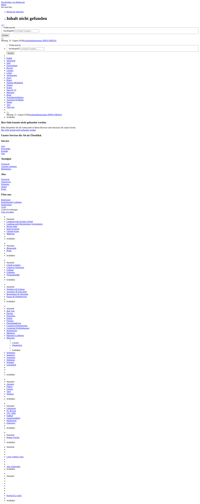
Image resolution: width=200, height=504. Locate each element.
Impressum (5, 200)
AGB (3, 207)
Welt (8, 63)
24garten (10, 384)
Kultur (9, 87)
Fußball (10, 416)
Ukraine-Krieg (13, 231)
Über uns (10, 107)
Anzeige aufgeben (9, 166)
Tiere (9, 391)
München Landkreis (15, 335)
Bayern (10, 68)
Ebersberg (11, 316)
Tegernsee (11, 357)
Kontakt (4, 151)
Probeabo (5, 184)
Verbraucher (12, 75)
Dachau (10, 313)
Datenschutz (6, 205)
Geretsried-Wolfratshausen (18, 328)
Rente (9, 250)
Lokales (10, 70)
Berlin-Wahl (12, 226)
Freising (10, 321)
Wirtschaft (11, 61)
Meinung (10, 92)
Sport (9, 78)
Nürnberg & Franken (16, 289)
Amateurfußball (13, 418)
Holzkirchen (12, 330)
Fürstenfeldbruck (14, 323)
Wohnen (10, 394)
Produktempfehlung (15, 97)
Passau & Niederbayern (17, 296)
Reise (9, 95)
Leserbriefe (11, 365)
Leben (9, 73)
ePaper (4, 187)
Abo (8, 105)
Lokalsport (11, 408)
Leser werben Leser (15, 457)
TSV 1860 (11, 413)
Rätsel (9, 80)
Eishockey (11, 423)
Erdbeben (11, 272)
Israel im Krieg (13, 229)
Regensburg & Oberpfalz (17, 294)
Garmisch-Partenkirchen (17, 326)
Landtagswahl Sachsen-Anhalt (20, 221)
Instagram (36, 40)
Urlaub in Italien (14, 265)
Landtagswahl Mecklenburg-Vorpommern (25, 224)
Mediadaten (6, 169)
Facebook (27, 40)
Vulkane (10, 270)
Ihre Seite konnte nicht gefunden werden (18, 130)
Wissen (10, 85)
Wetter (9, 102)
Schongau (11, 352)
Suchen (5, 35)
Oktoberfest (17, 345)
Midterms (11, 234)
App (3, 146)
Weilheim (11, 360)
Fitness (10, 386)
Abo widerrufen (13, 466)
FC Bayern (11, 411)
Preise (3, 189)
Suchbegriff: (8, 31)
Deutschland (12, 65)
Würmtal (10, 362)
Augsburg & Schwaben (17, 292)
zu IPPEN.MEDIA (48, 40)
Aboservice (6, 182)
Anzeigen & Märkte (15, 100)
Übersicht (5, 164)
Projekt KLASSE (14, 495)
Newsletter (5, 149)
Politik (9, 58)
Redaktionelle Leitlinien (11, 202)
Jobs (3, 153)
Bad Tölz (11, 311)
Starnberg (11, 355)
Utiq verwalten (7, 212)
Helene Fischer (13, 437)
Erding (9, 318)
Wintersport (11, 420)
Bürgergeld (11, 248)
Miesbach (11, 333)
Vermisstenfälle (13, 275)
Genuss (10, 389)
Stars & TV (11, 90)
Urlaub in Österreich (15, 267)
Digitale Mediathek (15, 83)
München (11, 338)
